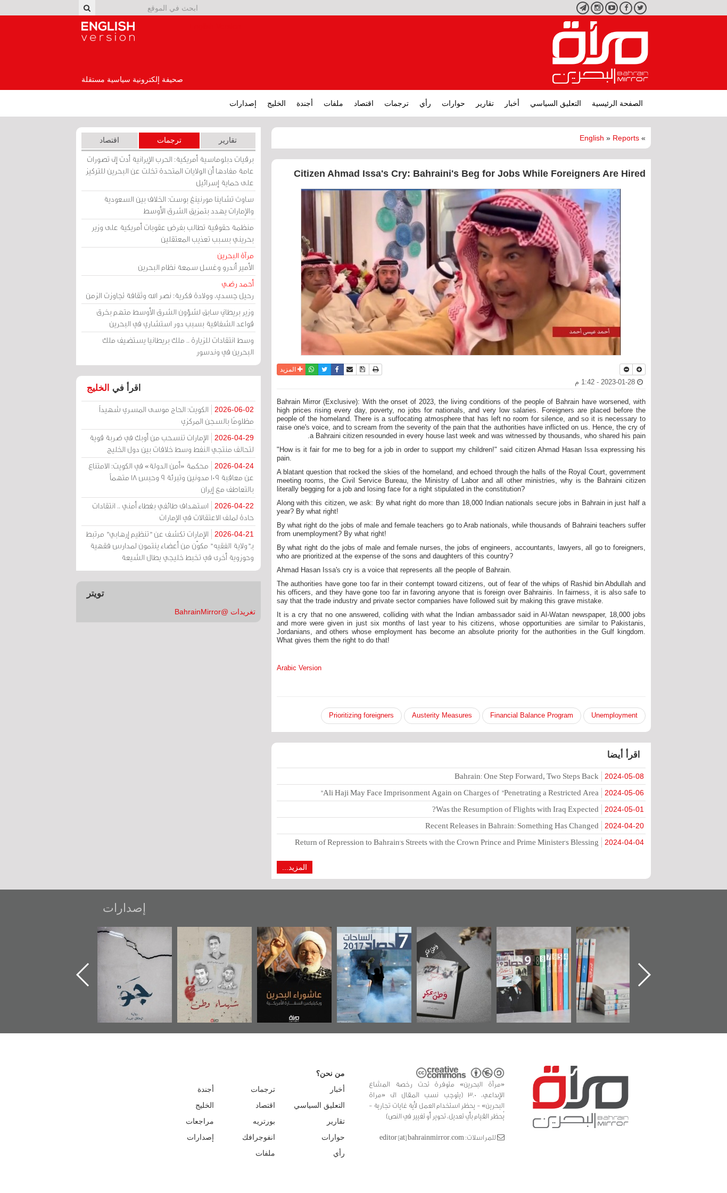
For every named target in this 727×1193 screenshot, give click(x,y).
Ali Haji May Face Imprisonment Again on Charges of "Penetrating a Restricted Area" (482, 792)
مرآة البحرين (600, 53)
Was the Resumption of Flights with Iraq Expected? (538, 808)
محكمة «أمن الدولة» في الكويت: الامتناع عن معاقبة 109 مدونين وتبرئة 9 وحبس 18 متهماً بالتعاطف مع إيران (171, 477)
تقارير (485, 103)
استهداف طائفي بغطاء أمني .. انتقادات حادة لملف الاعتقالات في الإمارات (173, 511)
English (592, 138)
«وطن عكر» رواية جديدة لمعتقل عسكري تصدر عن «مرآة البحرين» (544, 957)
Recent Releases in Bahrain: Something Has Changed (534, 825)
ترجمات (396, 103)
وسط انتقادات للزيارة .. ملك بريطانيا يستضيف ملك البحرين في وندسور (178, 345)
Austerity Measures (442, 715)
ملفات (333, 103)
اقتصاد (364, 103)
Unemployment (614, 715)
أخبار (512, 103)
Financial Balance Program (531, 715)
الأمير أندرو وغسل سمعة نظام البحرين (196, 261)
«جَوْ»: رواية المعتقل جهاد (225, 945)
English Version (108, 31)
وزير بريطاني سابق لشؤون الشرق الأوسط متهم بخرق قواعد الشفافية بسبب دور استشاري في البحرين (175, 317)
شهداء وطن (305, 938)
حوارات (453, 103)
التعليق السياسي (555, 103)
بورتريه (264, 1121)
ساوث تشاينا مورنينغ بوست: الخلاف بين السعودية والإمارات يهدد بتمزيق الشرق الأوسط (179, 204)
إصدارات (243, 103)
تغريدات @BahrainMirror (215, 611)
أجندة (304, 103)
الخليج (276, 103)
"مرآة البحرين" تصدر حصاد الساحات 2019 (624, 951)
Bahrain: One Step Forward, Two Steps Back (549, 775)
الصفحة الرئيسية (617, 103)
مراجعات (200, 1121)
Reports (626, 138)
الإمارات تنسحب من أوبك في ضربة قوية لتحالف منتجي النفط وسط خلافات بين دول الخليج (171, 443)
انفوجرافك (258, 1137)
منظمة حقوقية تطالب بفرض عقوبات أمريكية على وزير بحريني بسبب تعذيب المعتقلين (173, 232)
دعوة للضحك (145, 938)
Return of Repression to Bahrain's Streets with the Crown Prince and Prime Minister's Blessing (469, 842)
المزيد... (294, 867)
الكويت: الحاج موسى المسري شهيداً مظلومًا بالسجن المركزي (176, 415)
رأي (425, 103)
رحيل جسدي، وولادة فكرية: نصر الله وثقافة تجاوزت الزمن (170, 289)
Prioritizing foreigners (361, 715)
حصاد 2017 (464, 938)
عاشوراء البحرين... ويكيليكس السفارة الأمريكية (385, 951)
